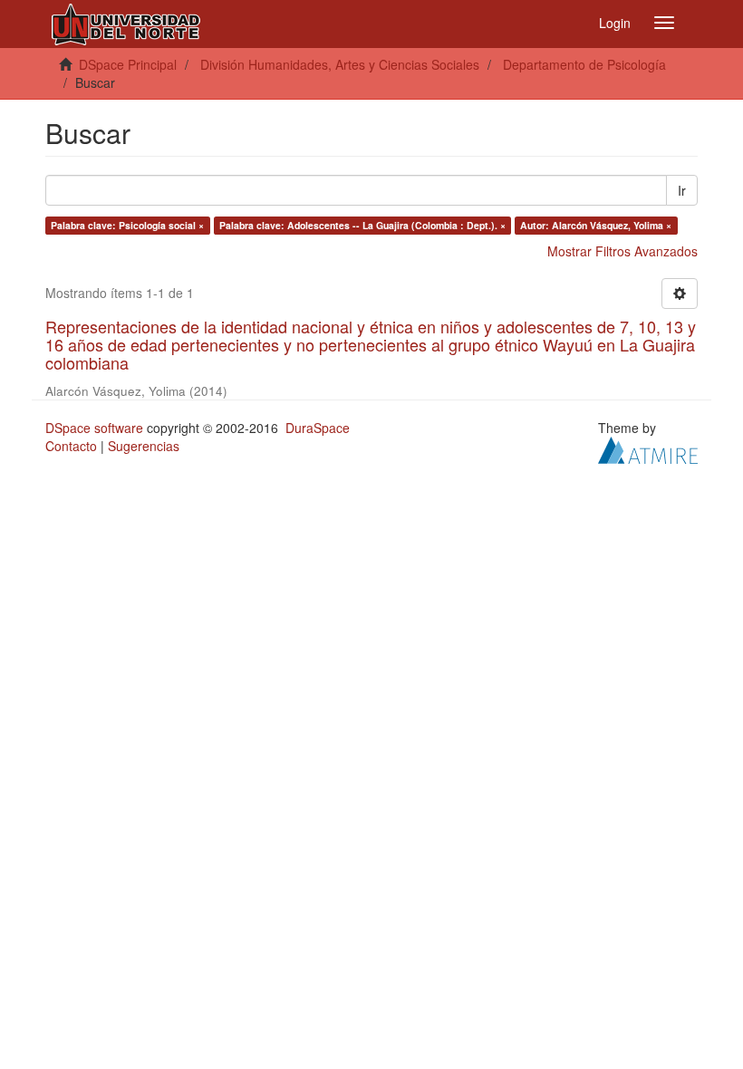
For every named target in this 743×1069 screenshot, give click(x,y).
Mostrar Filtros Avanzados (622, 251)
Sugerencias (143, 446)
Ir (682, 190)
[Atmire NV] (648, 448)
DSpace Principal (128, 64)
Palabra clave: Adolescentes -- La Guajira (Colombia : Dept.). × (362, 225)
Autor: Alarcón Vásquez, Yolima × (595, 225)
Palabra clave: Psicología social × (127, 225)
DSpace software (94, 428)
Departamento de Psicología (584, 64)
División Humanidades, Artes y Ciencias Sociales (339, 64)
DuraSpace (317, 428)
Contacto (71, 446)
